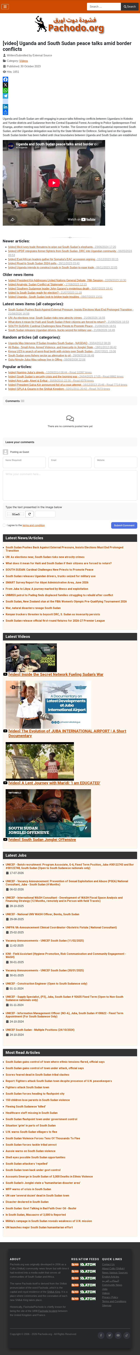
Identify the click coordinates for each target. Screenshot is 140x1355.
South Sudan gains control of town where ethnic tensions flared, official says (55, 1061)
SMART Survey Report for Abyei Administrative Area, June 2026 (47, 582)
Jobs (105, 1289)
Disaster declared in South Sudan (27, 1201)
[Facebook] (70, 79)
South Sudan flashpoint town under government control (41, 1119)
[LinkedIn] (70, 107)
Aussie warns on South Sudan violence (30, 1151)
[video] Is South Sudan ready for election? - (45, 292)
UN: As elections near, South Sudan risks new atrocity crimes (45, 557)
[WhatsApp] (70, 90)
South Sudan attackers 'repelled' (27, 1163)
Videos (23, 60)
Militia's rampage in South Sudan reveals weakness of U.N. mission (49, 1221)
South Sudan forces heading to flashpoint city (35, 1093)
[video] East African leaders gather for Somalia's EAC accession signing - (63, 259)
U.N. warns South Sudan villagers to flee (31, 1131)
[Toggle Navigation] (5, 6)
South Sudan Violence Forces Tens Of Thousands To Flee (43, 1138)
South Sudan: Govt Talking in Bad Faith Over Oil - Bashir (41, 1208)
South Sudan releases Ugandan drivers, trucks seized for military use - (61, 330)
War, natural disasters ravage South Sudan (33, 608)
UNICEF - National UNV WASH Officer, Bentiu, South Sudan (42, 914)
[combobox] (104, 6)
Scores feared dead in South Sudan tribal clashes (37, 1074)
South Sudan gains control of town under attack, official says (45, 1068)
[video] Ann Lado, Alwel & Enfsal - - (51, 380)
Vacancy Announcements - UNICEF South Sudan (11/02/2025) (45, 940)
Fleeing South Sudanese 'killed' (26, 1106)
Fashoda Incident (47, 1310)
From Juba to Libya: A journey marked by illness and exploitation (47, 588)
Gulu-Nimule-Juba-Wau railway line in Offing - (46, 359)
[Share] (70, 112)
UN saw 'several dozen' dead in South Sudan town (37, 1195)
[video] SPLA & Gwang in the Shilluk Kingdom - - (59, 388)
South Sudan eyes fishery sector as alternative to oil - (51, 355)
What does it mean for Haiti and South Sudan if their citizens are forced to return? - (68, 321)
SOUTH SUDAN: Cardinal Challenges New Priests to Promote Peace (49, 569)
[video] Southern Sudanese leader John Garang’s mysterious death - (60, 288)
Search (131, 6)
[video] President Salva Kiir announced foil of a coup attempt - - (67, 384)
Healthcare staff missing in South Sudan (32, 1112)
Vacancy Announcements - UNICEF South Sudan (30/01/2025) (45, 970)
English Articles (110, 1276)
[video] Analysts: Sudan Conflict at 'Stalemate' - (47, 284)
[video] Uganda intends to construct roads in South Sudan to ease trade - (62, 267)
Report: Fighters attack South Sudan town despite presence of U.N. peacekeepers (59, 1081)
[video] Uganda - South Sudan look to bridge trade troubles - (55, 296)
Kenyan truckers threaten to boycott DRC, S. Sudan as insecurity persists (53, 614)
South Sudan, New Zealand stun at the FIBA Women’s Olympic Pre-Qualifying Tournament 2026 (66, 601)
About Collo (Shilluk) (113, 1268)
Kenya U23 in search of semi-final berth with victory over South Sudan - (62, 351)
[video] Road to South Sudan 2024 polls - (44, 263)
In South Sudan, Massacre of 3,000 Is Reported (36, 1214)
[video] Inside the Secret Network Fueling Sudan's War (56, 674)
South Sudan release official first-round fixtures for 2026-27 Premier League (55, 620)
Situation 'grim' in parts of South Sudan (31, 1125)
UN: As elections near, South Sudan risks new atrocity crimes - (56, 317)
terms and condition (34, 525)
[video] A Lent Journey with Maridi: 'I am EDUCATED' (54, 783)
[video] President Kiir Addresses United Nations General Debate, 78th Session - (67, 280)
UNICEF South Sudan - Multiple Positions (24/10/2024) (40, 1029)
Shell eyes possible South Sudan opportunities (35, 1157)
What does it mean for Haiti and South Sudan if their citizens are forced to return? (59, 563)
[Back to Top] (134, 1348)
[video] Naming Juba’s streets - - (50, 372)
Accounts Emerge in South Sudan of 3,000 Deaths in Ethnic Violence (49, 1176)
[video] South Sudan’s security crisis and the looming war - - (65, 376)
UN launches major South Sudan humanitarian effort (39, 1227)
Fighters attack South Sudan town (27, 1087)
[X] (70, 85)
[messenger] (70, 101)
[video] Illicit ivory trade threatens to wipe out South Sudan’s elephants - (62, 246)
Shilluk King (53, 1291)
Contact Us (108, 1264)
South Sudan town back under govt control (33, 1170)
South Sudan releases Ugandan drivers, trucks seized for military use (51, 576)
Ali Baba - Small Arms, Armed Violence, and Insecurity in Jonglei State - (62, 347)
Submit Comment (124, 525)
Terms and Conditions (114, 1301)
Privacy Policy (110, 1297)
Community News (112, 1284)
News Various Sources (115, 1272)
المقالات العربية (110, 1280)
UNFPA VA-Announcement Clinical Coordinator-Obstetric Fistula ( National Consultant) (61, 927)
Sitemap (106, 1305)
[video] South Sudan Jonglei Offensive (42, 839)
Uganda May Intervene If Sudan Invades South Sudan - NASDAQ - (59, 343)
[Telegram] (70, 96)
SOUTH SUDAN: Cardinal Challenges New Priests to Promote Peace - (62, 326)
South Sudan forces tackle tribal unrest (31, 1144)
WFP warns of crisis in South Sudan (28, 1189)
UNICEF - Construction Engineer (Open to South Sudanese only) (46, 983)
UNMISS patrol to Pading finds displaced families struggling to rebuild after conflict (59, 595)
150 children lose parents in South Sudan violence (38, 1100)
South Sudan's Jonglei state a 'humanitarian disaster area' (43, 1182)
